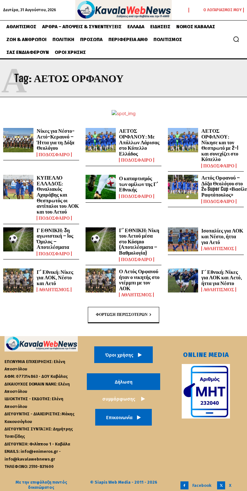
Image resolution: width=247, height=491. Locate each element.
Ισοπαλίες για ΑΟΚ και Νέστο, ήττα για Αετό (222, 236)
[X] (221, 485)
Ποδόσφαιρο (54, 154)
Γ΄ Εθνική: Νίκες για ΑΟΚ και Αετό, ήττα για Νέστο (221, 277)
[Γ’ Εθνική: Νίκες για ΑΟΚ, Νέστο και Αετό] (18, 280)
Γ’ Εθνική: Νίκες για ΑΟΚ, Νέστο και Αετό (55, 277)
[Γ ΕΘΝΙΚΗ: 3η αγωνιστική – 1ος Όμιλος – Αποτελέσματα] (18, 239)
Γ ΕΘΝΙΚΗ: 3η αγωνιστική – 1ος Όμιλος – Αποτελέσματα (55, 238)
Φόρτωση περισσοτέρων (122, 314)
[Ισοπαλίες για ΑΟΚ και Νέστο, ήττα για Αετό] (183, 239)
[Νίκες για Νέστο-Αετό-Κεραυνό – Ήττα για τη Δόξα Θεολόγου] (18, 140)
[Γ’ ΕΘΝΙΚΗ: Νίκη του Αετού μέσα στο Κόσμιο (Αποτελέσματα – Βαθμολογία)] (101, 239)
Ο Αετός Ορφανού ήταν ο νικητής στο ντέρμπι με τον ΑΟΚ (139, 279)
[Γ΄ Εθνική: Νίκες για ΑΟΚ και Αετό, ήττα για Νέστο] (183, 280)
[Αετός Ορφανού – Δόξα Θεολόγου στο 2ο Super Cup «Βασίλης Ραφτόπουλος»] (183, 187)
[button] (236, 39)
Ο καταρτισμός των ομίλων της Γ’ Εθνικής (138, 183)
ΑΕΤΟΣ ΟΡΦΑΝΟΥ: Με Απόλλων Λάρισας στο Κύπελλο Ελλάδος (139, 142)
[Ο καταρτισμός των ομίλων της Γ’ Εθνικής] (101, 187)
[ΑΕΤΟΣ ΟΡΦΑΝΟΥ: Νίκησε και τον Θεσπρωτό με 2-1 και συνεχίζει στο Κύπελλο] (183, 140)
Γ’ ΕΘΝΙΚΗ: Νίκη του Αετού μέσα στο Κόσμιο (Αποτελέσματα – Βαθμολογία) (139, 241)
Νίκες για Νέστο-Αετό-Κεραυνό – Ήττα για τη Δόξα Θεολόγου (56, 139)
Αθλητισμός (218, 248)
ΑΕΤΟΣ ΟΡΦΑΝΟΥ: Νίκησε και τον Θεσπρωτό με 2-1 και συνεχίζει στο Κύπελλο (219, 145)
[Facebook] (184, 485)
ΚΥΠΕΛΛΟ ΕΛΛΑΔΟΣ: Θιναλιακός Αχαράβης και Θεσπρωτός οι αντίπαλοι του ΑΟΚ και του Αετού (58, 194)
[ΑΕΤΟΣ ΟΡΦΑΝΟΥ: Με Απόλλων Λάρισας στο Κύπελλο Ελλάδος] (101, 140)
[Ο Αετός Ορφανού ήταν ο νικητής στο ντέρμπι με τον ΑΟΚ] (101, 280)
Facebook (201, 485)
